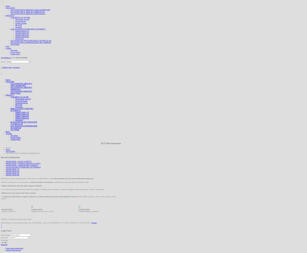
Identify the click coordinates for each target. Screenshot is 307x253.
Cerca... (3, 62)
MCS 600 (18, 25)
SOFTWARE (15, 44)
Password (4, 238)
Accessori (18, 27)
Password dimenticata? (13, 250)
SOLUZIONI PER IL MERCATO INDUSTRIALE (28, 14)
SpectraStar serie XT (22, 19)
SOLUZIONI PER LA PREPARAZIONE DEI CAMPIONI (31, 43)
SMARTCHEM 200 (22, 33)
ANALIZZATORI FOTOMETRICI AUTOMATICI (28, 29)
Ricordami (4, 240)
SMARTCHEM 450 (22, 35)
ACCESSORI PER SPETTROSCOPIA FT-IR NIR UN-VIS (31, 41)
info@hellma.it (6, 58)
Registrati (4, 245)
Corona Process (20, 21)
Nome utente (5, 235)
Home (8, 6)
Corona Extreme (21, 23)
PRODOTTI (10, 16)
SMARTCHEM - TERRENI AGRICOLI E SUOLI (23, 163)
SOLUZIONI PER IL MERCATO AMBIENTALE (28, 12)
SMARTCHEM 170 (22, 31)
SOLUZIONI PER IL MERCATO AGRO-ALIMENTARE (30, 10)
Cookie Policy (15, 54)
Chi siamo (14, 50)
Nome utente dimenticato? (15, 248)
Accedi (4, 243)
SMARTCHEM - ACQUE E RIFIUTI (19, 161)
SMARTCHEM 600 (22, 37)
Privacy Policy (16, 52)
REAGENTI (19, 39)
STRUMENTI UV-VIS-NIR (20, 18)
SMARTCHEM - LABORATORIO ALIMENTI (22, 165)
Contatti (8, 48)
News (7, 46)
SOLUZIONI (10, 8)
